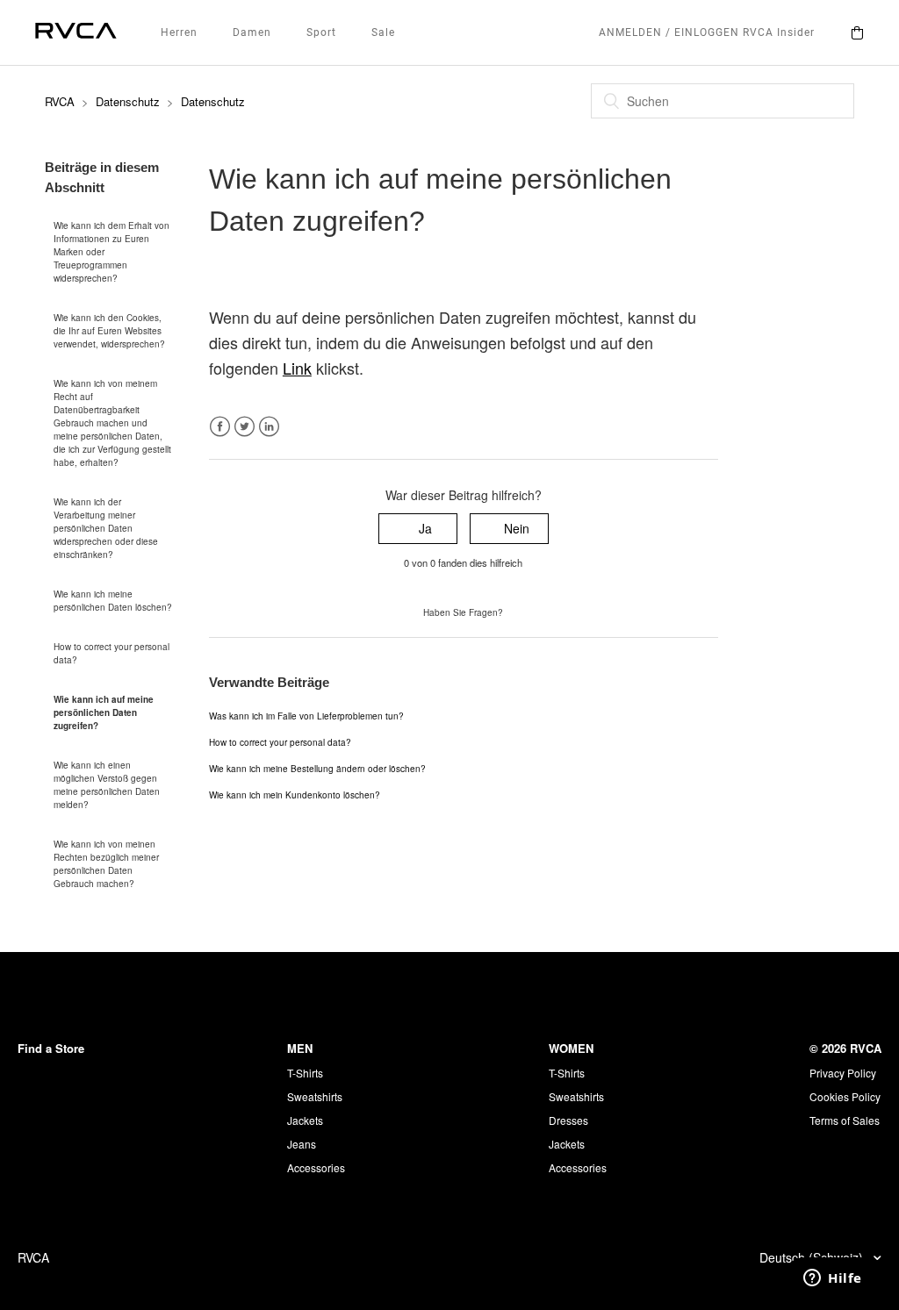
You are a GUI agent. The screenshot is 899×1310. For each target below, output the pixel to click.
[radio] (417, 528)
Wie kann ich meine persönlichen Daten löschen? (113, 600)
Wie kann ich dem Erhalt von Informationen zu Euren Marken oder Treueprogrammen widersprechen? (111, 251)
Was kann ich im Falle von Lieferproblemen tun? (306, 716)
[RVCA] (76, 33)
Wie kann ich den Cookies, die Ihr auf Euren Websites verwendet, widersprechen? (109, 330)
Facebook (220, 427)
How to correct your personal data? (111, 653)
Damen (252, 32)
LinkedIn (269, 427)
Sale (383, 32)
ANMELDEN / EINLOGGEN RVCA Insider (707, 32)
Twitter (244, 427)
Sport (321, 32)
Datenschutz (128, 101)
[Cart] (857, 32)
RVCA (60, 101)
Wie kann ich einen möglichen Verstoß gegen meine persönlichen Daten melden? (107, 785)
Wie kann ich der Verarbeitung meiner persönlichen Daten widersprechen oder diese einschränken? (106, 528)
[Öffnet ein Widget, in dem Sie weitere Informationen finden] (832, 1279)
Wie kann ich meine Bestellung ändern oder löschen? (317, 768)
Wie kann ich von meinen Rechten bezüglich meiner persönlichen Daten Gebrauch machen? (106, 864)
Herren (179, 32)
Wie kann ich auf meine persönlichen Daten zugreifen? (104, 712)
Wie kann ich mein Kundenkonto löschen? (294, 795)
